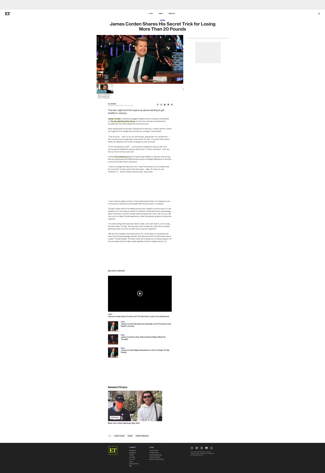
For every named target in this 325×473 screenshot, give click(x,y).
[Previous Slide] (96, 88)
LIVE (151, 14)
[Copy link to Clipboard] (171, 105)
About (131, 462)
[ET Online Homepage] (7, 14)
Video (161, 14)
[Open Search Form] (319, 14)
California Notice (154, 457)
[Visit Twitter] (196, 448)
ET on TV (132, 459)
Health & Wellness (142, 436)
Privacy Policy (154, 453)
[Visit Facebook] (192, 448)
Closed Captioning (155, 455)
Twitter (131, 455)
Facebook (132, 451)
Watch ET (172, 14)
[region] (140, 59)
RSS (130, 466)
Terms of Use (153, 451)
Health (130, 436)
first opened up (121, 156)
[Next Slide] (183, 88)
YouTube (132, 457)
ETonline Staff (133, 464)
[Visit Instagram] (201, 448)
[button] (140, 293)
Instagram (132, 453)
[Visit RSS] (211, 448)
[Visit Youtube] (206, 448)
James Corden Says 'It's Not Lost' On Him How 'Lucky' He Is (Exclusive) (138, 316)
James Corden (114, 119)
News (162, 20)
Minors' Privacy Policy (156, 459)
